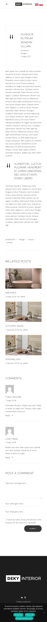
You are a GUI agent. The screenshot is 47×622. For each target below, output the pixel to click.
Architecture (10, 239)
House (31, 239)
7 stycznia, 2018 (12, 330)
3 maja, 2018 (10, 296)
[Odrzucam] (44, 612)
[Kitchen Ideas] (23, 312)
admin (25, 50)
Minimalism (12, 359)
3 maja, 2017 (26, 56)
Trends (9, 242)
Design (23, 53)
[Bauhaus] (23, 278)
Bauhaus (11, 292)
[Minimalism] (23, 345)
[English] (37, 6)
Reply (7, 415)
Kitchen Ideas (14, 326)
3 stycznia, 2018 (12, 363)
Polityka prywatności (23, 602)
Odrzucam (30, 615)
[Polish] (41, 6)
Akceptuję (18, 615)
